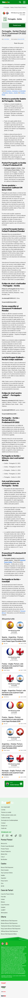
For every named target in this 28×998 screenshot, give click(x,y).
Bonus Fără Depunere (7, 867)
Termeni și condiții (6, 812)
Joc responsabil (5, 807)
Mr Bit (2, 886)
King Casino (4, 880)
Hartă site (3, 828)
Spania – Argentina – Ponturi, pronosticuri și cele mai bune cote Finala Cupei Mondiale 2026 (14, 639)
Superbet (3, 878)
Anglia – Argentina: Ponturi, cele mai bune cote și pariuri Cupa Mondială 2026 (14, 692)
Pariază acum (17, 25)
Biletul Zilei (4, 854)
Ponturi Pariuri (5, 848)
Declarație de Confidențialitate (9, 820)
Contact (3, 823)
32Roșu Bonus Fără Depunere (9, 931)
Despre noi (4, 825)
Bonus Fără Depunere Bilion (9, 934)
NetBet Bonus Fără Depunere (9, 920)
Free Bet (3, 896)
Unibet (3, 899)
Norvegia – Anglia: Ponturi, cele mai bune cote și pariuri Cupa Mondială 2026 (13, 773)
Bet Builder (4, 859)
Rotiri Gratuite (5, 870)
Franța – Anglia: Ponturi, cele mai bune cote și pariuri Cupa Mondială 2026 (12, 666)
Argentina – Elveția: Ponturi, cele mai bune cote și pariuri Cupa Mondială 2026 (12, 746)
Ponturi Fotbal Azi (6, 851)
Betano (3, 902)
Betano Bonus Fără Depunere (9, 923)
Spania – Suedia (13, 93)
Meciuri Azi (4, 843)
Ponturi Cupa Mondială (7, 846)
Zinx (2, 883)
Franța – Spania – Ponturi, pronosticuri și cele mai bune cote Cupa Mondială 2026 (12, 719)
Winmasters (4, 912)
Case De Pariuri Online (7, 894)
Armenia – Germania (12, 91)
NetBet (3, 875)
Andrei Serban (6, 39)
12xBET (3, 910)
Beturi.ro (3, 947)
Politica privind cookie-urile (8, 815)
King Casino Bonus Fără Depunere (10, 928)
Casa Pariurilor (5, 904)
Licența (3, 809)
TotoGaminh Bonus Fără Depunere (10, 926)
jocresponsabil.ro (21, 973)
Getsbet (3, 907)
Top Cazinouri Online (7, 872)
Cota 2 (3, 856)
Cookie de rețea (5, 817)
